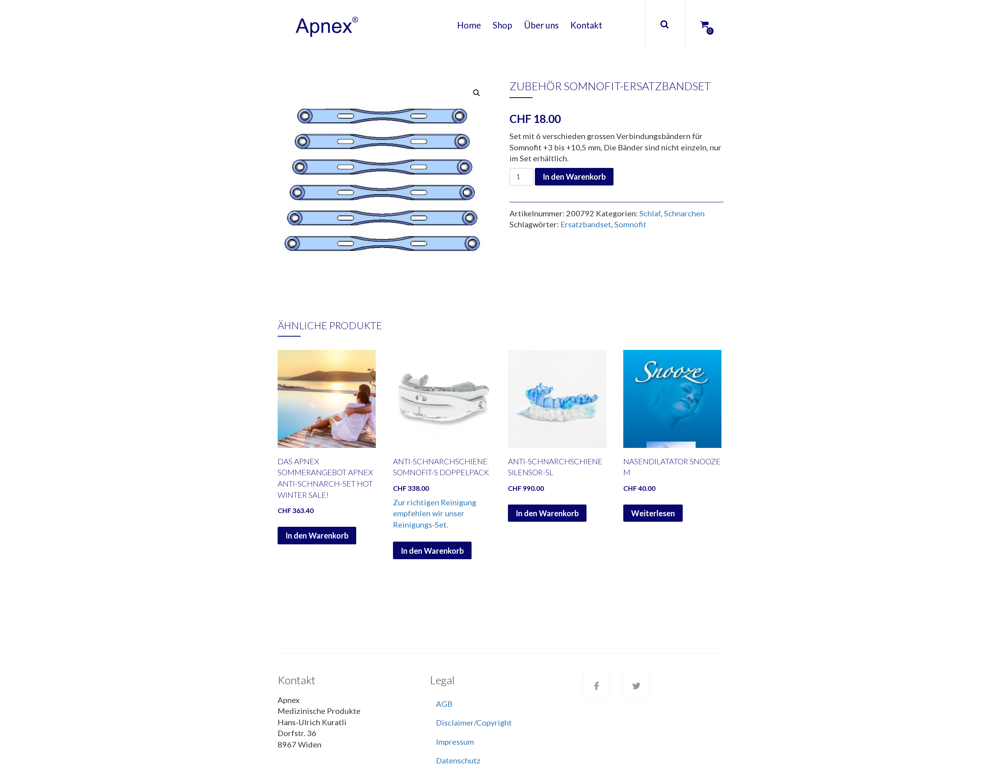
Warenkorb (698, 17)
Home (469, 25)
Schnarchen (684, 213)
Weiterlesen (653, 513)
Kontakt (586, 25)
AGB (444, 703)
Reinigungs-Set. (420, 524)
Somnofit (630, 224)
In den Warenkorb (574, 176)
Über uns (541, 25)
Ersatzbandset (585, 224)
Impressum (455, 741)
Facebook (596, 685)
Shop (502, 25)
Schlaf (650, 213)
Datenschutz (458, 760)
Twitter (636, 685)
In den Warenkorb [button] (316, 535)
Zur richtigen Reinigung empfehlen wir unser (434, 507)
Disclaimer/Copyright (474, 722)
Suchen (664, 24)
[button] (477, 93)
